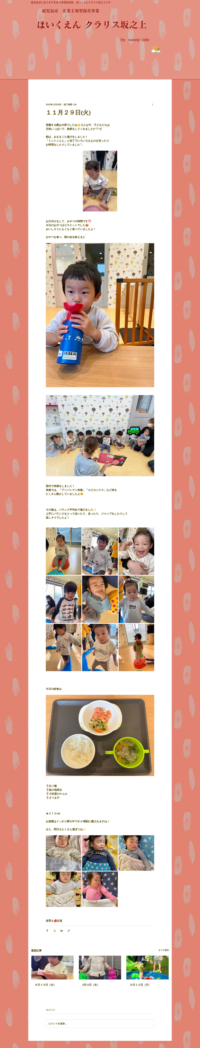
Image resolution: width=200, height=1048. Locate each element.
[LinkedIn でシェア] (61, 930)
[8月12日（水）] (100, 967)
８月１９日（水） (45, 984)
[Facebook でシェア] (47, 930)
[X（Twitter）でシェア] (54, 930)
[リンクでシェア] (68, 930)
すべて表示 (164, 950)
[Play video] (100, 181)
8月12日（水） (91, 984)
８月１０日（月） (140, 984)
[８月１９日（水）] (52, 967)
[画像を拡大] (63, 551)
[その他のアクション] (152, 104)
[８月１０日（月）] (147, 967)
